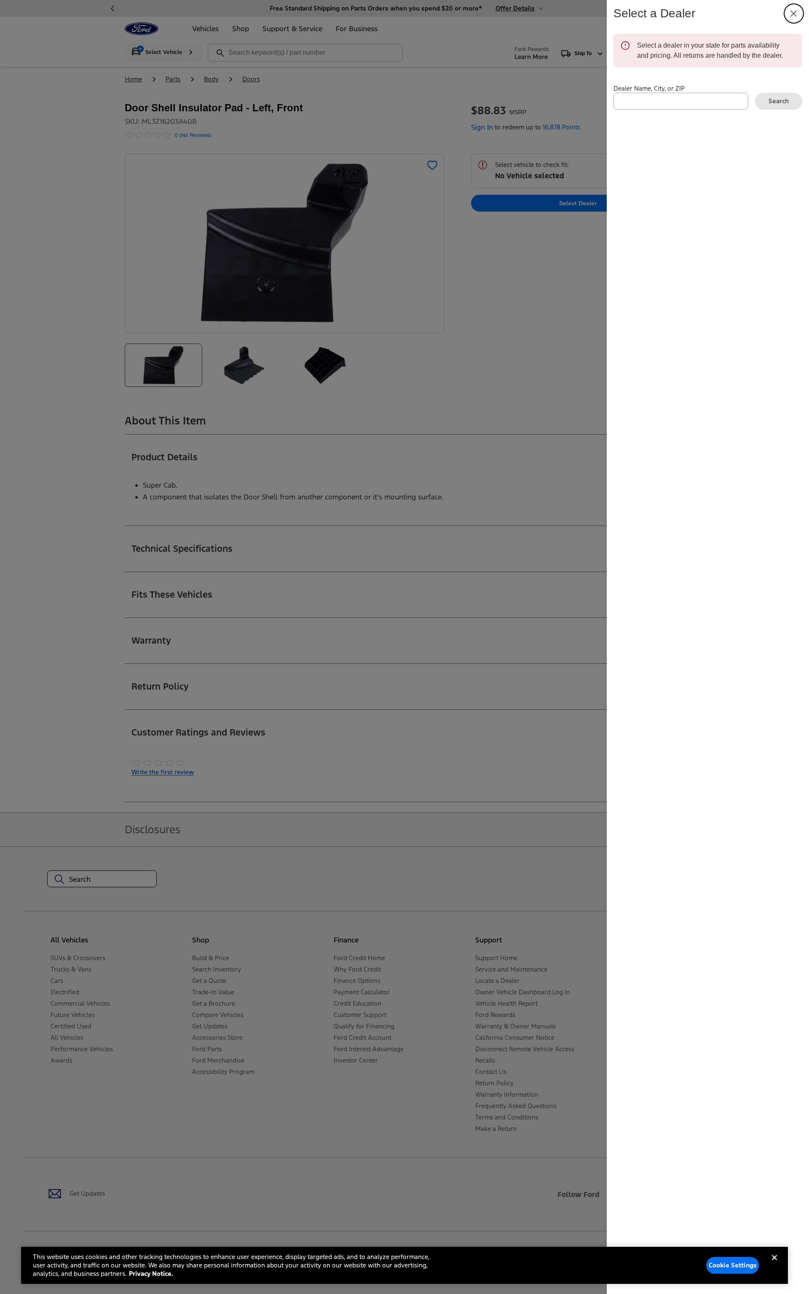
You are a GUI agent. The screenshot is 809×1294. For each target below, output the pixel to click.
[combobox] (681, 101)
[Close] (774, 1264)
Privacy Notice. (151, 1274)
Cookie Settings (733, 1265)
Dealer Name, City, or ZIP (649, 88)
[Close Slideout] (793, 13)
